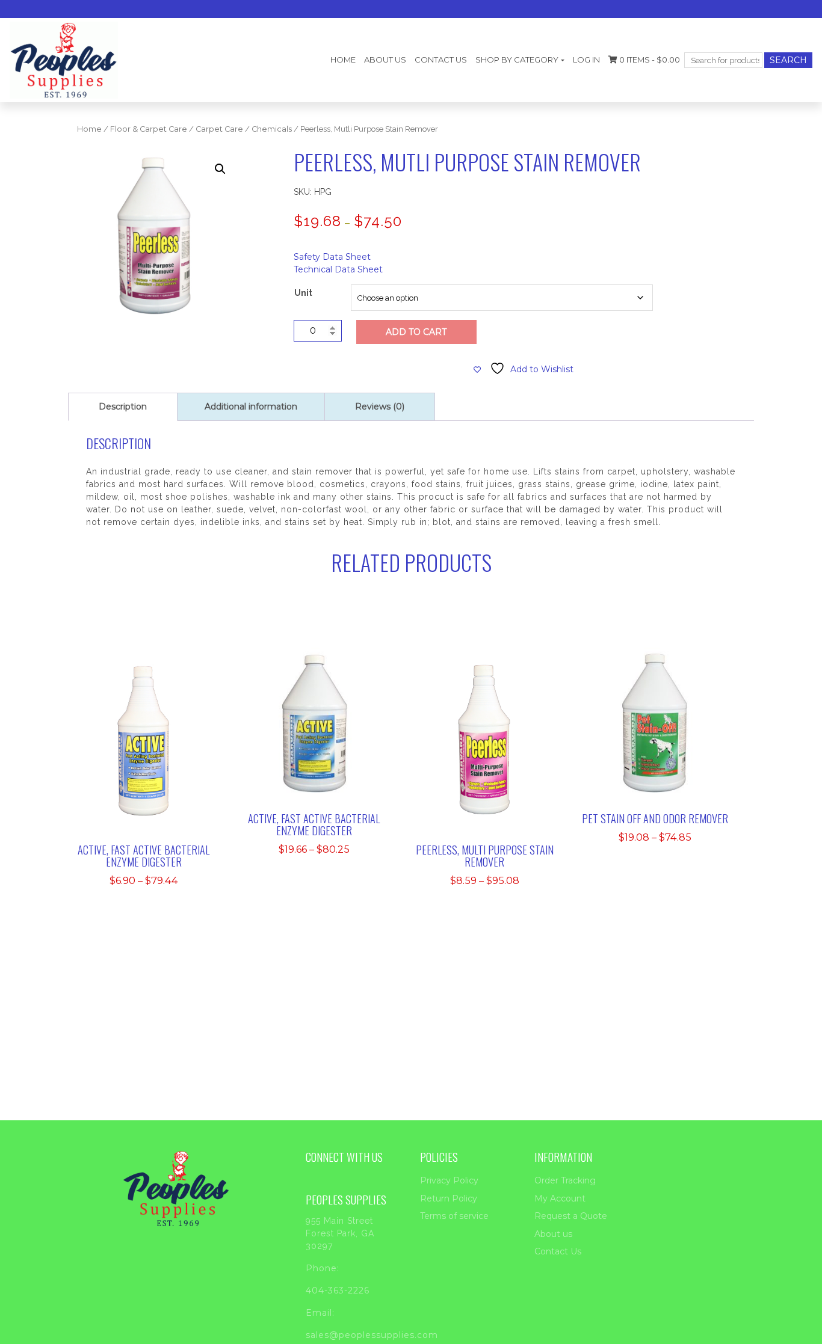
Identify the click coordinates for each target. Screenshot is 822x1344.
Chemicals (272, 128)
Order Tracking (565, 1180)
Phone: (322, 1268)
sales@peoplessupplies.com (372, 1335)
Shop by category (516, 59)
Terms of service (454, 1216)
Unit (303, 293)
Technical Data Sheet (338, 269)
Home (343, 59)
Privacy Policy (449, 1180)
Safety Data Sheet (332, 256)
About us (385, 59)
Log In (586, 59)
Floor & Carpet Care (148, 128)
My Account (560, 1198)
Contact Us (441, 59)
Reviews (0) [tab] (379, 406)
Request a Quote (570, 1216)
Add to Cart (416, 332)
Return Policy (448, 1198)
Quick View (151, 758)
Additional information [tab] (251, 406)
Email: (320, 1312)
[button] (220, 169)
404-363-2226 (337, 1290)
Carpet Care (219, 128)
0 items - (648, 59)
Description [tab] (123, 406)
